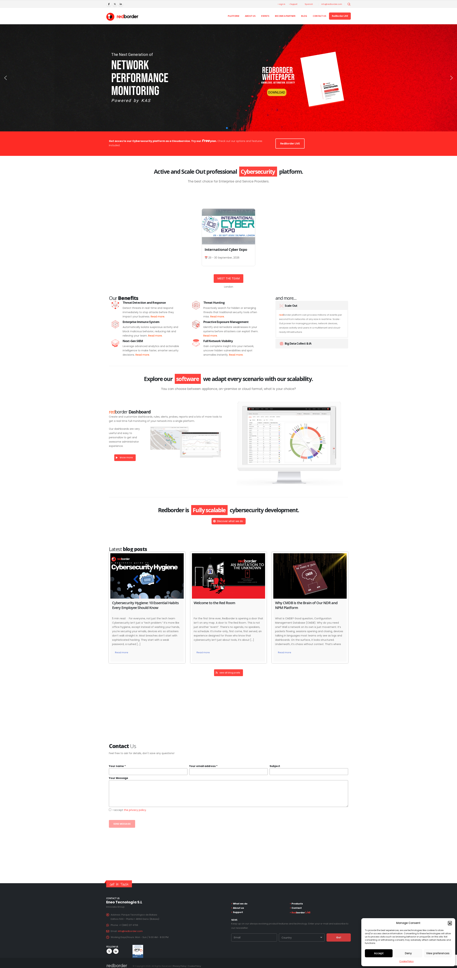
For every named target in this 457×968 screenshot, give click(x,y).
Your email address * (203, 766)
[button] (450, 923)
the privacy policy (135, 810)
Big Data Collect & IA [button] (298, 343)
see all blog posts (230, 672)
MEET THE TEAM (228, 278)
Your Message (118, 778)
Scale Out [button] (291, 306)
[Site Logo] (122, 17)
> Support (293, 4)
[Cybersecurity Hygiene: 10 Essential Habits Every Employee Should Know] (147, 576)
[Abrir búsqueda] (349, 4)
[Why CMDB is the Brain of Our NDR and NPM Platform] (310, 576)
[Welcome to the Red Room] (228, 576)
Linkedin (116, 951)
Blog (304, 15)
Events (265, 15)
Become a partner (285, 15)
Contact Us (319, 15)
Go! (338, 937)
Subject (275, 766)
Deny (408, 953)
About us (250, 15)
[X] (114, 4)
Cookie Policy (406, 961)
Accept (379, 953)
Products (297, 903)
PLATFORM (233, 15)
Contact (296, 907)
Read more (121, 652)
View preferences (438, 953)
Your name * (117, 766)
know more (126, 457)
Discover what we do (230, 521)
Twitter (109, 951)
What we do (239, 903)
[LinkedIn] (120, 4)
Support (237, 912)
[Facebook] (108, 4)
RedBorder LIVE (340, 15)
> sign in (281, 4)
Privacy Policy (179, 966)
